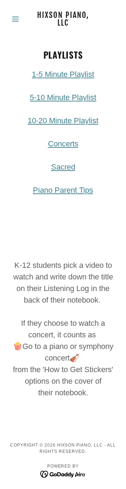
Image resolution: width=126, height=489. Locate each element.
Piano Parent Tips (63, 190)
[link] (63, 18)
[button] (16, 19)
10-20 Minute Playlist (63, 120)
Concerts (63, 143)
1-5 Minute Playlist (63, 74)
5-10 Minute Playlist (63, 97)
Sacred (63, 167)
